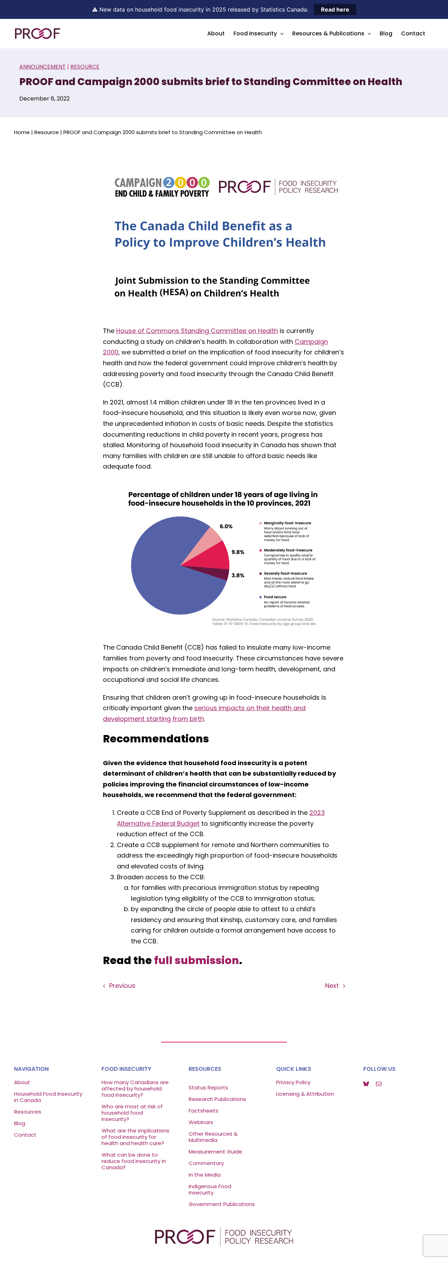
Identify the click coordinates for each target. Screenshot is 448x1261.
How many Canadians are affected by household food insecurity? (135, 1089)
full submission (196, 960)
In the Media (204, 1174)
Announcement (42, 67)
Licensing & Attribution (305, 1093)
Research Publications (217, 1099)
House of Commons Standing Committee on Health (197, 330)
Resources (27, 1111)
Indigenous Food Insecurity (210, 1189)
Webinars (202, 1122)
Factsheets (203, 1110)
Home (22, 132)
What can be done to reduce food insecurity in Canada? (134, 1161)
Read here (335, 9)
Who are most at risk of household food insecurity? (132, 1113)
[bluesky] (366, 1084)
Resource (84, 67)
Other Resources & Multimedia (213, 1137)
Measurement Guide (215, 1151)
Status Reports (208, 1087)
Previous (122, 985)
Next (332, 985)
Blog (19, 1123)
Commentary (206, 1163)
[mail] (379, 1084)
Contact (25, 1134)
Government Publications (222, 1204)
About (22, 1082)
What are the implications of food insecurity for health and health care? (135, 1137)
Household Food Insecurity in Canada (48, 1097)
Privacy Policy (293, 1082)
